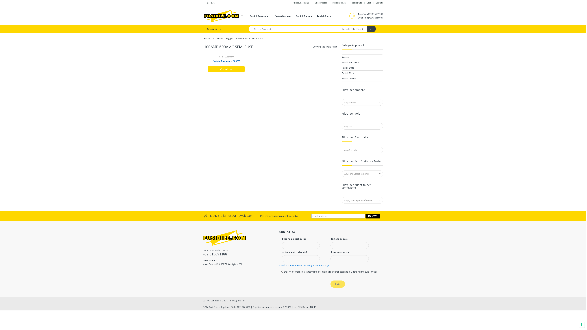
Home (207, 38)
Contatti (379, 2)
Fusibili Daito (356, 2)
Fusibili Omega (339, 2)
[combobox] (362, 102)
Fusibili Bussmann (301, 2)
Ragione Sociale (339, 239)
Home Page (209, 2)
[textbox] (362, 102)
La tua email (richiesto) (294, 252)
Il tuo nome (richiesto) (294, 239)
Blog (369, 2)
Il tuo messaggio (339, 252)
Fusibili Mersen (320, 2)
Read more (226, 69)
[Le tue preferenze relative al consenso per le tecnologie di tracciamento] (582, 325)
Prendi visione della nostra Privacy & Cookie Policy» (304, 265)
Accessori (346, 57)
